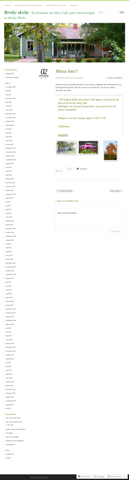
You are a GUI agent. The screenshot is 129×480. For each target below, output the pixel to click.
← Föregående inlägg (64, 191)
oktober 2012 (10, 397)
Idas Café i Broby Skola (13, 418)
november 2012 (10, 393)
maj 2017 (8, 209)
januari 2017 (9, 225)
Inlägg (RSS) (10, 73)
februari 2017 (10, 221)
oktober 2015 (10, 270)
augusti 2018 (10, 163)
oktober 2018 (10, 156)
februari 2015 (10, 301)
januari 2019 (9, 144)
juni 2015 (8, 286)
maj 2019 (8, 133)
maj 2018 (8, 171)
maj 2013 (8, 370)
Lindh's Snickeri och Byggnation (15, 429)
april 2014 (9, 336)
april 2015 (9, 293)
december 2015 (10, 263)
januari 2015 (9, 305)
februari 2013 (10, 381)
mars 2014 (9, 339)
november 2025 (10, 87)
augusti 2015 (10, 278)
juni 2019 (8, 129)
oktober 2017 (10, 190)
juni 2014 (8, 332)
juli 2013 (8, 362)
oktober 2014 (10, 316)
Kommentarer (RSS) (12, 77)
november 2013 (10, 351)
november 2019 (10, 117)
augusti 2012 (10, 404)
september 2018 (11, 159)
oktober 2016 (10, 232)
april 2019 (9, 136)
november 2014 (10, 313)
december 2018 (10, 148)
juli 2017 (8, 201)
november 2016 (10, 228)
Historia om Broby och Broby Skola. (29, 5)
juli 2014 (8, 328)
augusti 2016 (10, 240)
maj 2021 (8, 94)
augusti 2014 (10, 324)
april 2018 (9, 175)
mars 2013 (9, 378)
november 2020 (10, 98)
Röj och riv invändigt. (12, 437)
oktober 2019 (10, 121)
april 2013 (9, 374)
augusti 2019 (10, 125)
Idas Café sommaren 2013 (14, 422)
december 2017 (10, 182)
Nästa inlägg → (116, 191)
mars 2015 (9, 297)
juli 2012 (8, 408)
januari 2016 (9, 259)
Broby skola (16, 12)
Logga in (8, 458)
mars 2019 (9, 140)
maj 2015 (8, 290)
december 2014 (10, 309)
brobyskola (67, 78)
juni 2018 (8, 167)
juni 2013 (8, 366)
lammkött (63, 134)
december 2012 (10, 389)
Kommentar (115, 231)
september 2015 (11, 274)
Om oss (8, 5)
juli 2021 (8, 90)
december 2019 (10, 114)
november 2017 (10, 186)
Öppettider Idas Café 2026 (56, 5)
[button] (67, 147)
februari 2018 (10, 179)
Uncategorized (78, 78)
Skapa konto (10, 454)
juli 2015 (8, 282)
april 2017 (9, 213)
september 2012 (11, 401)
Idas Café (73, 5)
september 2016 (11, 236)
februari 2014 (10, 343)
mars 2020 (9, 110)
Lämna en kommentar (115, 78)
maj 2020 (8, 106)
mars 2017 (9, 217)
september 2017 (11, 194)
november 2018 (10, 152)
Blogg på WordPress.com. (40, 477)
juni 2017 (8, 205)
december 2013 (10, 347)
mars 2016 (9, 255)
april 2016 (9, 251)
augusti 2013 (10, 359)
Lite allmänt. (9, 433)
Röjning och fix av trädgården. (15, 440)
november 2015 (10, 267)
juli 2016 (8, 244)
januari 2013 (9, 385)
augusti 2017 (10, 198)
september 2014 (11, 320)
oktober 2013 (10, 355)
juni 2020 (8, 102)
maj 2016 (8, 247)
